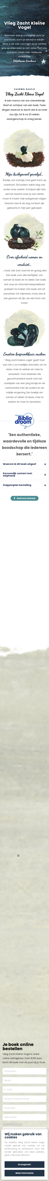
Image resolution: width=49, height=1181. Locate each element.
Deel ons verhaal (25, 498)
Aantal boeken (12, 1124)
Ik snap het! (24, 1164)
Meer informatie (25, 1173)
